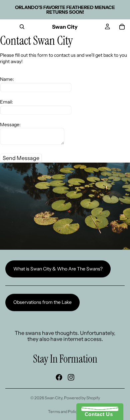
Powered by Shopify (82, 397)
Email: (6, 102)
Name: (7, 79)
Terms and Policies (65, 411)
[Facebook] (59, 377)
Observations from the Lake (42, 302)
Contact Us (97, 414)
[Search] (22, 26)
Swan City (53, 397)
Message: (10, 125)
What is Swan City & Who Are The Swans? (58, 269)
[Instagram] (71, 377)
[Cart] (122, 26)
